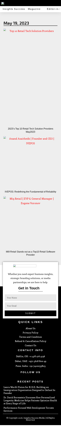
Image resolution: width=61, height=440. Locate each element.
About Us (30, 328)
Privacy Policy (30, 332)
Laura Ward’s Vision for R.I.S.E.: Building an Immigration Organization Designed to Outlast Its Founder (29, 390)
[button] (58, 3)
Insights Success (14, 9)
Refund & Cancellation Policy (30, 341)
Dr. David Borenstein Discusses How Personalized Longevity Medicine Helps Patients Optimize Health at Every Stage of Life (30, 400)
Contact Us (30, 345)
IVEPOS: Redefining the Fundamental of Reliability (30, 191)
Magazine (34, 9)
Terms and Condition (30, 336)
